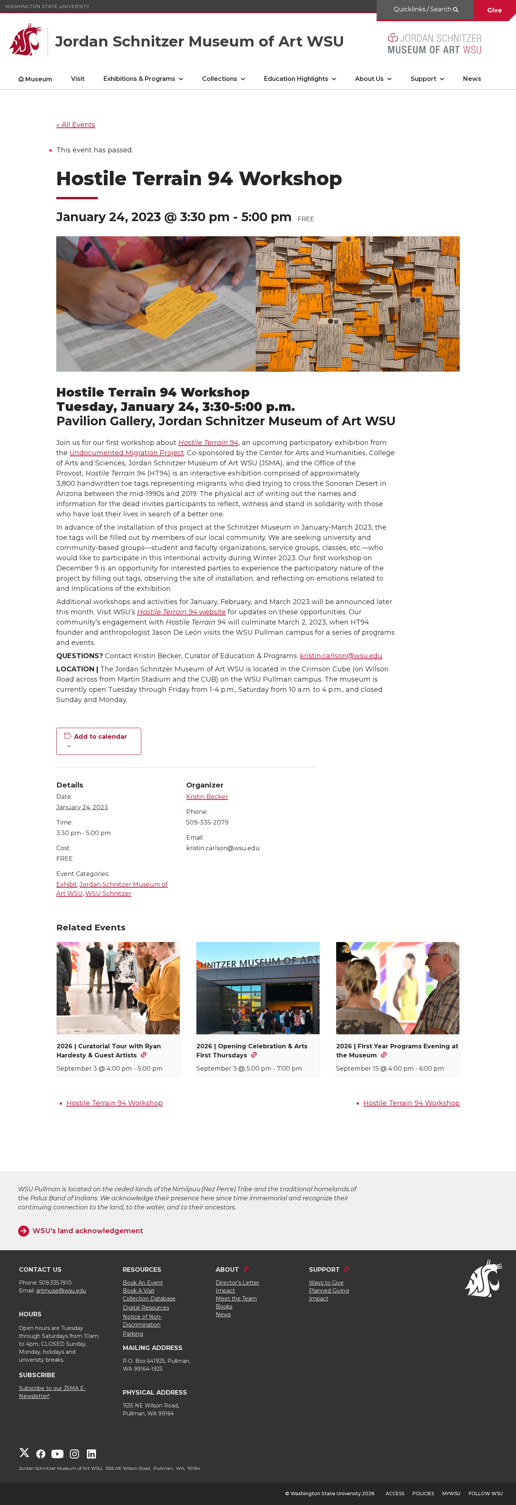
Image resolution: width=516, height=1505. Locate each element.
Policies (423, 1493)
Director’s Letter (237, 1282)
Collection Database (149, 1298)
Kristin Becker (207, 796)
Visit (78, 78)
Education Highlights (296, 78)
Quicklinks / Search (423, 9)
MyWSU (451, 1493)
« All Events (75, 125)
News (472, 78)
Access (395, 1493)
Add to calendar (100, 736)
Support (423, 78)
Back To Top (497, 1481)
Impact (225, 1290)
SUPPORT (324, 1269)
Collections (219, 78)
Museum (38, 79)
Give (494, 10)
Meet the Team (236, 1298)
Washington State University (47, 6)
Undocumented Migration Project (127, 453)
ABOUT (227, 1269)
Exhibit (66, 884)
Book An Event (143, 1282)
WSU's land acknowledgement (87, 1231)
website (181, 612)
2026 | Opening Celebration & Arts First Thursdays (251, 1051)
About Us (369, 78)
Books (224, 1306)
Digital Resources (146, 1307)
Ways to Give (326, 1282)
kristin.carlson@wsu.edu (341, 656)
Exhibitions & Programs (139, 78)
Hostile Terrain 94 (208, 443)
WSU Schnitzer (108, 893)
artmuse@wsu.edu (61, 1290)
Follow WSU (486, 1493)
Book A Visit (138, 1290)
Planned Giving (329, 1290)
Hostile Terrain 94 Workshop (114, 1103)
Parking (133, 1333)
